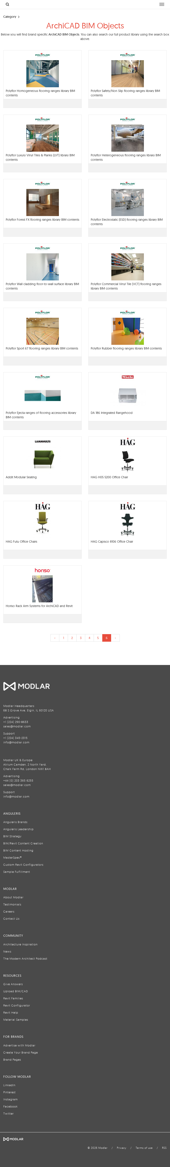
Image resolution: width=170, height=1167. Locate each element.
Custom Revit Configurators (23, 864)
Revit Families (13, 998)
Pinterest (9, 1092)
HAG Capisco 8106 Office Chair (112, 542)
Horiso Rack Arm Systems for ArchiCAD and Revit (39, 606)
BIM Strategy (12, 836)
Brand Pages (12, 1059)
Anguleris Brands (15, 822)
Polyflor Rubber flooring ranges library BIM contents (126, 348)
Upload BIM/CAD (15, 991)
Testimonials (12, 904)
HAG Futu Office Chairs (21, 542)
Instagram (10, 1099)
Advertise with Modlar (19, 1045)
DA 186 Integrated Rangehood (112, 413)
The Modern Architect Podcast (25, 958)
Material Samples (15, 1019)
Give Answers (13, 984)
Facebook (10, 1106)
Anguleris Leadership (18, 829)
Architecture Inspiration (20, 944)
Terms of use (144, 1147)
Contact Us (11, 918)
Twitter (8, 1113)
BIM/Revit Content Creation (23, 843)
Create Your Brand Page (20, 1052)
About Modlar (13, 897)
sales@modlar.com (17, 726)
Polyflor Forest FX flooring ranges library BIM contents (42, 220)
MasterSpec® (12, 857)
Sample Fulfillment (16, 871)
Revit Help (10, 1012)
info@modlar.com (16, 742)
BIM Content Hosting (18, 850)
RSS (164, 1147)
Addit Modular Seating (21, 477)
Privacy (121, 1147)
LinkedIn (9, 1085)
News (7, 951)
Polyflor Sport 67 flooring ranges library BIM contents (42, 348)
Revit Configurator (16, 1005)
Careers (8, 911)
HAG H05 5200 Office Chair (109, 477)
